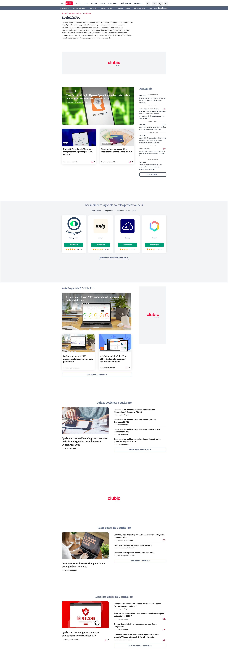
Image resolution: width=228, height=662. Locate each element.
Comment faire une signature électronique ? (133, 545)
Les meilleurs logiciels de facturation (113, 257)
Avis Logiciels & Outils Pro (96, 374)
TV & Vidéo (119, 8)
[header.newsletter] (154, 3)
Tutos (102, 3)
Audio (128, 8)
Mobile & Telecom (106, 8)
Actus (77, 3)
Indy (100, 238)
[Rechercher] (148, 3)
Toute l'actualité (151, 174)
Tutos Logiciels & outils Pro (139, 560)
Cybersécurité (64, 8)
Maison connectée (139, 8)
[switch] (160, 4)
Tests (86, 3)
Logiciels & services (79, 8)
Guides (94, 3)
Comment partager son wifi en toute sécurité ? (134, 553)
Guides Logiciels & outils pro (139, 449)
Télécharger (125, 3)
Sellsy (127, 238)
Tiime (154, 238)
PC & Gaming (93, 8)
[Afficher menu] (62, 3)
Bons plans (112, 3)
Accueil (64, 13)
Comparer (138, 3)
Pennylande (73, 238)
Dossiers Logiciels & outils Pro (139, 645)
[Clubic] (69, 3)
